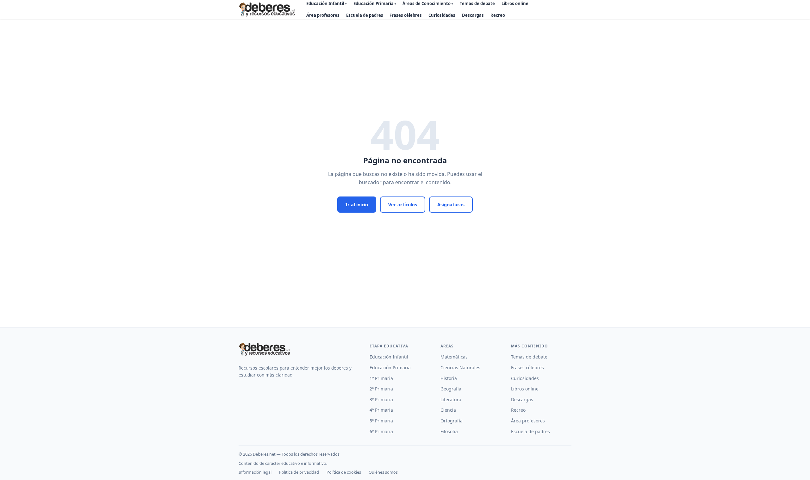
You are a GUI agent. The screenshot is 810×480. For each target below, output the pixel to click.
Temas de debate (529, 357)
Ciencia (448, 410)
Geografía (450, 389)
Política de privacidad (299, 472)
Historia (448, 378)
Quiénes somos (383, 472)
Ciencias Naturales (460, 368)
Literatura (450, 399)
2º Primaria (381, 389)
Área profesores (323, 15)
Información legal (255, 472)
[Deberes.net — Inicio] (268, 9)
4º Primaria (381, 410)
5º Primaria (381, 421)
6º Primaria (381, 431)
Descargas (473, 15)
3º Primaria (381, 399)
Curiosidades (441, 15)
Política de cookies (344, 472)
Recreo (497, 15)
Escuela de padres (364, 15)
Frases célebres (405, 15)
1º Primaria (381, 378)
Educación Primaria (390, 368)
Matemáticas (454, 357)
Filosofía (449, 431)
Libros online (525, 389)
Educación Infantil (389, 357)
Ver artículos (402, 205)
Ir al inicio (357, 205)
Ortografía (451, 421)
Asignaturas (450, 205)
